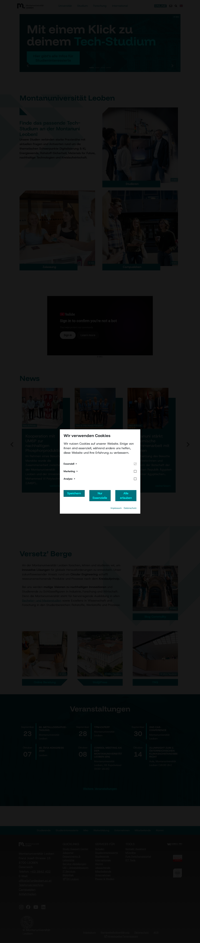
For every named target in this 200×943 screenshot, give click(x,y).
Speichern (74, 493)
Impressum (116, 508)
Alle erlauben (126, 495)
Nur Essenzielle (100, 495)
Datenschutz (130, 508)
